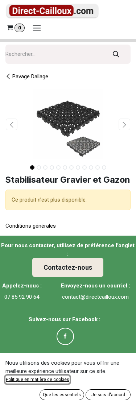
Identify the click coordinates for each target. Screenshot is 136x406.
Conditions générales (30, 226)
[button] (11, 124)
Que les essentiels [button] (62, 394)
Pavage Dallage (30, 76)
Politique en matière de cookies (37, 379)
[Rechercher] (116, 54)
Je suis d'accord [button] (108, 394)
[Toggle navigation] (37, 28)
